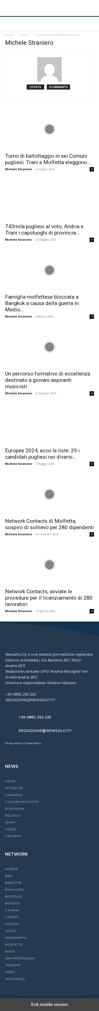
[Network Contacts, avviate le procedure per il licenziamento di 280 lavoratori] (49, 564)
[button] (9, 24)
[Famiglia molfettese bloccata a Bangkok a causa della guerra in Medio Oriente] (49, 270)
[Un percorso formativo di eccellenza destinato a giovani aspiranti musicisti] (49, 347)
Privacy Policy (13, 743)
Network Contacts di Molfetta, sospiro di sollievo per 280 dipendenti (49, 524)
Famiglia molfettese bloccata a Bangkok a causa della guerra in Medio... (42, 303)
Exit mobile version (49, 1004)
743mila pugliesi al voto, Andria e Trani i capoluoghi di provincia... (44, 229)
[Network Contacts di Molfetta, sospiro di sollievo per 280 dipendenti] (49, 494)
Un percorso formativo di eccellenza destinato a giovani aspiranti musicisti (47, 380)
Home (9, 35)
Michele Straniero (18, 169)
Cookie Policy (32, 743)
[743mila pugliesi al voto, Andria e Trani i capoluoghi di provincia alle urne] (49, 199)
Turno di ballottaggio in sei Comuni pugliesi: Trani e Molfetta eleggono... (48, 159)
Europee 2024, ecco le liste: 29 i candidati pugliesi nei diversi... (42, 453)
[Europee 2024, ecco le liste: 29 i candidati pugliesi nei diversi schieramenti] (49, 423)
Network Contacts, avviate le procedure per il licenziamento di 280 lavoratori (49, 597)
